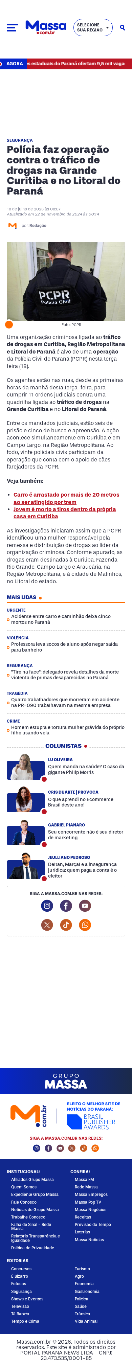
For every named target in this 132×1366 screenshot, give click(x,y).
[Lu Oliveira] (26, 767)
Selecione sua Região (90, 27)
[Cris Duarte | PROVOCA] (26, 799)
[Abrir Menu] (12, 27)
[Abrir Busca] (122, 28)
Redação (37, 225)
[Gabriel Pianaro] (26, 832)
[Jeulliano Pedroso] (26, 866)
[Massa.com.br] (46, 27)
